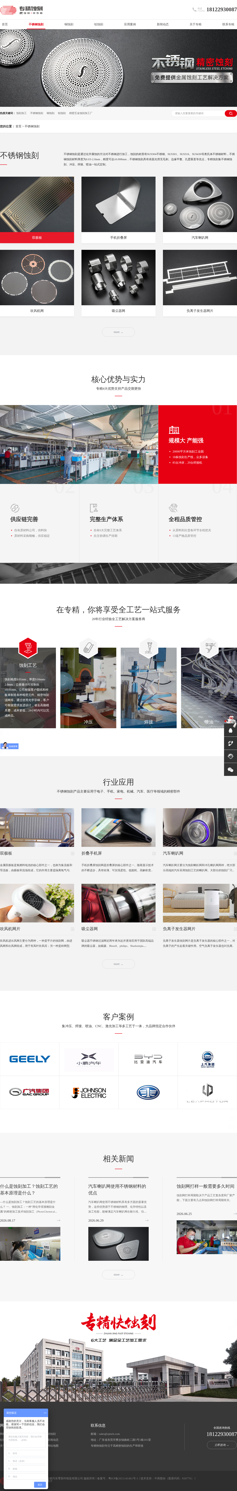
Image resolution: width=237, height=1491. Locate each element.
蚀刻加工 (21, 113)
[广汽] (29, 1092)
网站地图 (53, 1445)
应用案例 (130, 24)
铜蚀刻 (68, 24)
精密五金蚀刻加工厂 (81, 113)
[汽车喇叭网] (200, 827)
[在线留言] (230, 756)
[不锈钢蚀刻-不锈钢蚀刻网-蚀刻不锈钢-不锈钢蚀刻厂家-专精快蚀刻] (21, 13)
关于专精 (195, 24)
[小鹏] (88, 1059)
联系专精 (228, 24)
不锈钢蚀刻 (36, 24)
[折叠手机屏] (118, 827)
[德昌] (88, 1092)
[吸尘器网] (118, 903)
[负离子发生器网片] (200, 277)
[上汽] (207, 1059)
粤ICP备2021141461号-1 (123, 1478)
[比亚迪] (148, 1059)
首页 (5, 24)
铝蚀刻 (98, 24)
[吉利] (29, 1059)
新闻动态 (163, 24)
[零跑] (207, 1092)
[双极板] (37, 827)
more (118, 332)
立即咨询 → (221, 1445)
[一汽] (148, 1092)
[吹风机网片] (37, 903)
